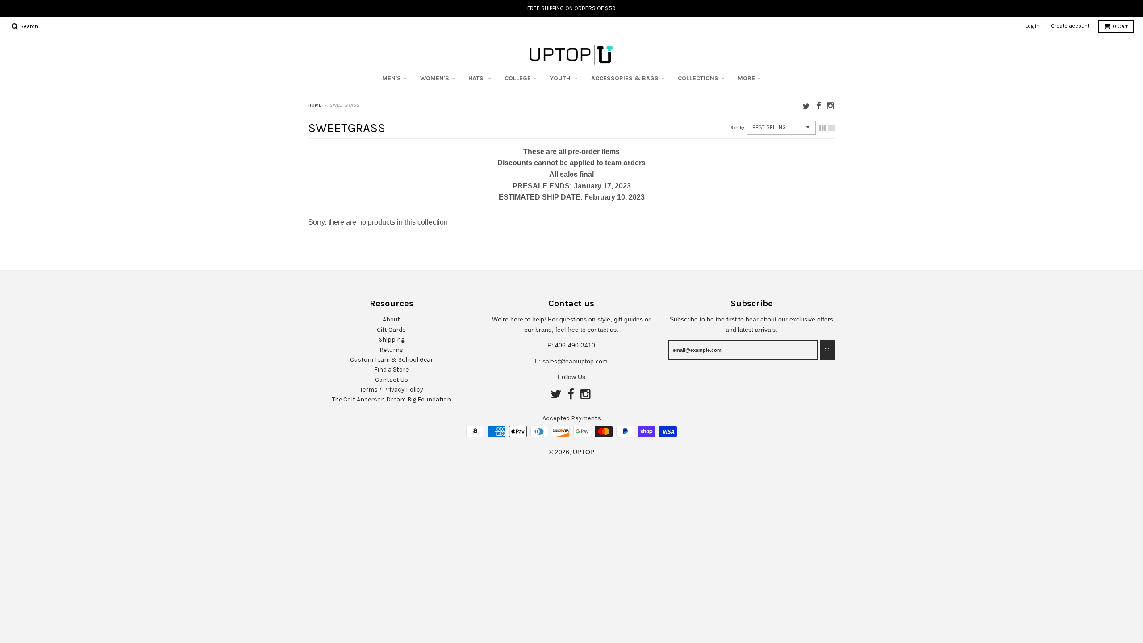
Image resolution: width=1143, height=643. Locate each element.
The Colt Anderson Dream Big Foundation (391, 399)
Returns (391, 350)
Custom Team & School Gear (391, 359)
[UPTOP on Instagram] (831, 106)
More (746, 78)
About (391, 319)
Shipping (392, 339)
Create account (1070, 26)
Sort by (737, 127)
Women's (434, 78)
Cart (1120, 26)
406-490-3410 (575, 345)
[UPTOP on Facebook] (818, 106)
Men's (391, 78)
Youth (561, 78)
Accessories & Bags (625, 78)
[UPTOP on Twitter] (806, 106)
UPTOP (583, 451)
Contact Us (391, 380)
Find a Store (391, 369)
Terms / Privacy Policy (391, 389)
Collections (698, 78)
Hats (476, 78)
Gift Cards (391, 330)
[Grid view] (822, 128)
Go (827, 350)
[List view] (831, 128)
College (518, 78)
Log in (1032, 26)
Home (314, 105)
